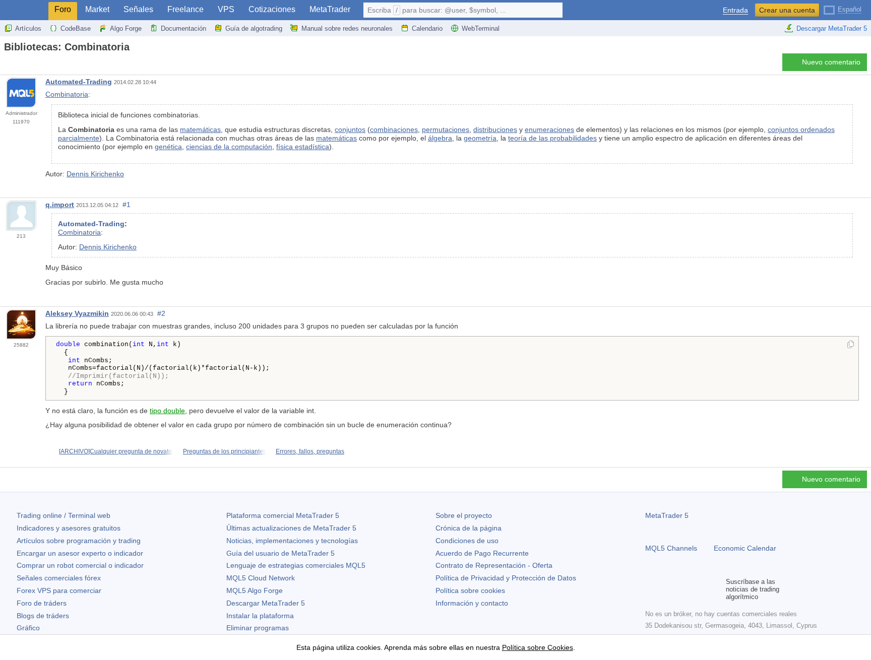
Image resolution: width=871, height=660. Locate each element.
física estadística (302, 147)
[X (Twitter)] (683, 589)
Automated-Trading (78, 82)
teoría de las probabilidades (552, 138)
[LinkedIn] (716, 589)
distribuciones (495, 129)
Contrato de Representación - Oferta (494, 565)
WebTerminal (481, 28)
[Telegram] (667, 589)
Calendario (427, 28)
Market (97, 9)
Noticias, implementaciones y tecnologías (292, 541)
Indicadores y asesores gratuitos (68, 528)
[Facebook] (651, 589)
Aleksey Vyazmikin (77, 313)
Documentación (183, 28)
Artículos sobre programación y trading (79, 541)
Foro (62, 9)
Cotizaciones (271, 9)
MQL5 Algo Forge (254, 590)
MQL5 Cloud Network (260, 578)
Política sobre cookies (470, 590)
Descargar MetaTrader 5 (831, 28)
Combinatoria (66, 94)
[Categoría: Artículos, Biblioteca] (19, 65)
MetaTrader (329, 9)
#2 (161, 313)
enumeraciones (549, 129)
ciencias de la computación (229, 147)
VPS (226, 9)
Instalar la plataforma (260, 616)
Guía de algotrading (253, 28)
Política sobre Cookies (537, 647)
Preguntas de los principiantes (224, 451)
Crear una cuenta (787, 10)
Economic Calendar (745, 548)
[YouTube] (700, 589)
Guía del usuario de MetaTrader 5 (280, 553)
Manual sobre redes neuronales (347, 28)
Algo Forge (126, 28)
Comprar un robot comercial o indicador (80, 565)
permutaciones (445, 129)
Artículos (28, 28)
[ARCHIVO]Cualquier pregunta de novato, (116, 451)
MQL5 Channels (671, 548)
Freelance (185, 9)
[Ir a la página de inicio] (7, 65)
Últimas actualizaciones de (291, 528)
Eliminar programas (257, 628)
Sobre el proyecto (464, 515)
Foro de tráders (42, 603)
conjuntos (350, 129)
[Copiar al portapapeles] (850, 345)
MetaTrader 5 (667, 515)
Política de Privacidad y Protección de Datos (506, 578)
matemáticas (200, 129)
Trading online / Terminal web (63, 515)
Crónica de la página (469, 528)
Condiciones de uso (467, 541)
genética (168, 147)
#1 (126, 205)
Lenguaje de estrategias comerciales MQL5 (295, 565)
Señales (138, 9)
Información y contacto (472, 603)
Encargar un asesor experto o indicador (80, 553)
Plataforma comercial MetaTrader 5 (282, 515)
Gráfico (28, 628)
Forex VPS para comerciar (59, 590)
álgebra (440, 138)
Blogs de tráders (43, 616)
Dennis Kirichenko (95, 174)
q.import (59, 205)
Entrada (735, 10)
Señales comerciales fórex (59, 578)
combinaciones (394, 129)
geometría (480, 138)
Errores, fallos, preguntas (310, 451)
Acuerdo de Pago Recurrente (482, 553)
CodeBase (75, 28)
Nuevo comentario (831, 62)
